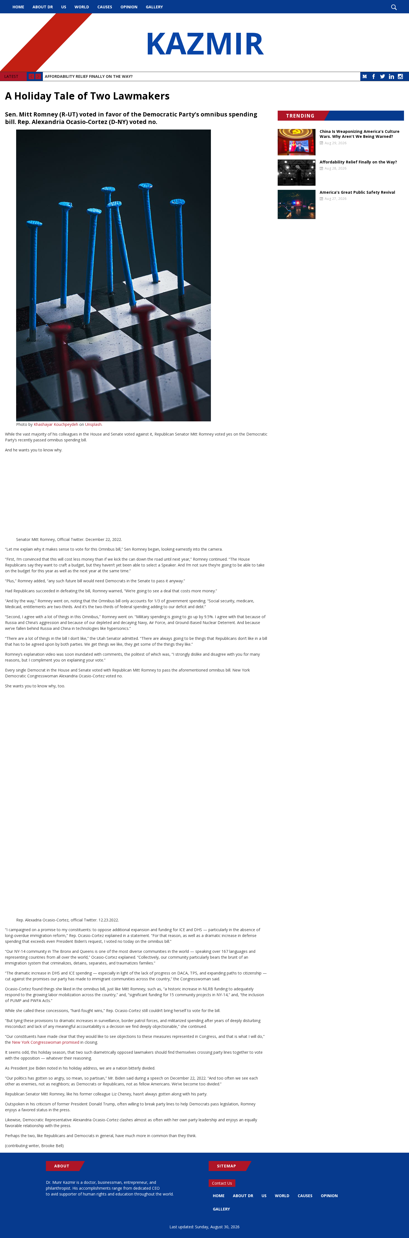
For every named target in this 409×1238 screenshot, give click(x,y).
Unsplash (93, 424)
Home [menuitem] (18, 6)
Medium (364, 76)
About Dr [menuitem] (43, 6)
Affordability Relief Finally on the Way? (89, 76)
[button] (136, 275)
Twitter (382, 76)
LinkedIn (391, 76)
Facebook (373, 76)
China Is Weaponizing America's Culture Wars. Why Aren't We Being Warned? (360, 134)
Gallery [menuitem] (154, 6)
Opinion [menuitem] (128, 6)
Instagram (400, 76)
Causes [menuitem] (104, 6)
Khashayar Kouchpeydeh (56, 424)
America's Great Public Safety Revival (357, 192)
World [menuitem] (82, 6)
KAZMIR (204, 42)
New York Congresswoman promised (45, 1042)
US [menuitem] (63, 6)
